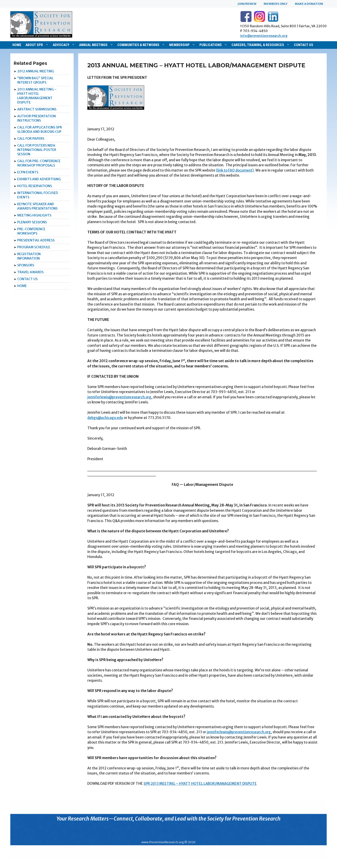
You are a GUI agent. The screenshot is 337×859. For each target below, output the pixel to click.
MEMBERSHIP (179, 45)
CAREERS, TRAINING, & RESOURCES (258, 45)
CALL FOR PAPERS (30, 139)
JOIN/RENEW (247, 4)
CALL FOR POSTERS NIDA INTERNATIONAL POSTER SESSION (36, 149)
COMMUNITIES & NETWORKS (138, 45)
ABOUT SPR (34, 45)
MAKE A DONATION (309, 4)
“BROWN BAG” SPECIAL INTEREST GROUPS (35, 80)
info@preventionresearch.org (263, 36)
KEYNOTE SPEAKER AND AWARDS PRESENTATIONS (37, 206)
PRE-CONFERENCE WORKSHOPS (31, 231)
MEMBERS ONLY (275, 4)
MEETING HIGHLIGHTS (34, 215)
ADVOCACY (61, 45)
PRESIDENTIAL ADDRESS (36, 240)
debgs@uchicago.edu (105, 418)
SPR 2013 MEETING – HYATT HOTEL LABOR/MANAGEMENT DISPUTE (200, 783)
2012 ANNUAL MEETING (35, 71)
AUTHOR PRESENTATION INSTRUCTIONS (36, 118)
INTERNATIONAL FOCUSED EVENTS (37, 195)
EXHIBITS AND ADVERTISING (39, 179)
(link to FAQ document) (235, 170)
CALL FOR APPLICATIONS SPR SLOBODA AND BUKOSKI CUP (39, 129)
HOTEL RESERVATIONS (34, 186)
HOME (16, 45)
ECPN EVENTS (27, 172)
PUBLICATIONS (210, 45)
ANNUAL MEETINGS (93, 45)
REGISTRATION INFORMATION (29, 256)
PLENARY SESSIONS (32, 222)
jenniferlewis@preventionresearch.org (119, 397)
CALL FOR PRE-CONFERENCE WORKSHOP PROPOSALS (39, 163)
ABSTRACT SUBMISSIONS (36, 109)
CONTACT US (303, 45)
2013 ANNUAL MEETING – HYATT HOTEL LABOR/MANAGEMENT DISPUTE (37, 95)
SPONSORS (25, 265)
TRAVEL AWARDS (30, 272)
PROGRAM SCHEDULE (33, 247)
